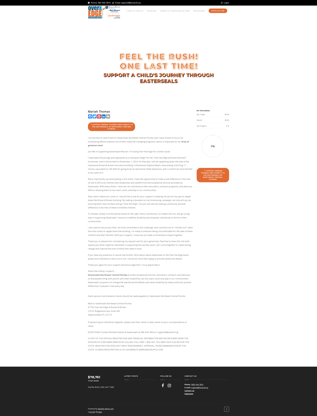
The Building (199, 11)
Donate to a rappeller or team (174, 11)
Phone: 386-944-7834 (100, 2)
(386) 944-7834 (197, 384)
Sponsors (152, 11)
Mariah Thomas (99, 111)
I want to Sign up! (134, 11)
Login (226, 2)
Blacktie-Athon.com (106, 409)
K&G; (100, 412)
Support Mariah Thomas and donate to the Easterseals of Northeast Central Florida (112, 126)
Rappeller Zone (218, 11)
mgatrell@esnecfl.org (199, 387)
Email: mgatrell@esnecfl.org (128, 2)
